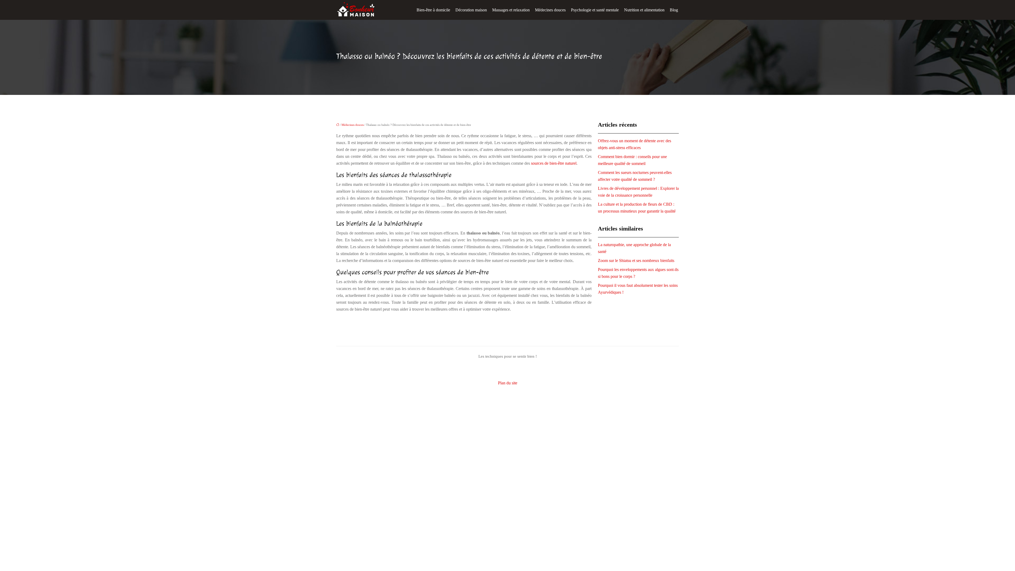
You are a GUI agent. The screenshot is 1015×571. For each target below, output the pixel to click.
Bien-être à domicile (433, 10)
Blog (674, 10)
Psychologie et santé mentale (595, 10)
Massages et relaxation (511, 10)
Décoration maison (471, 10)
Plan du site (507, 383)
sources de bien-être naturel (553, 163)
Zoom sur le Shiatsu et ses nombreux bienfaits (636, 260)
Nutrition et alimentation (644, 10)
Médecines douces (550, 10)
